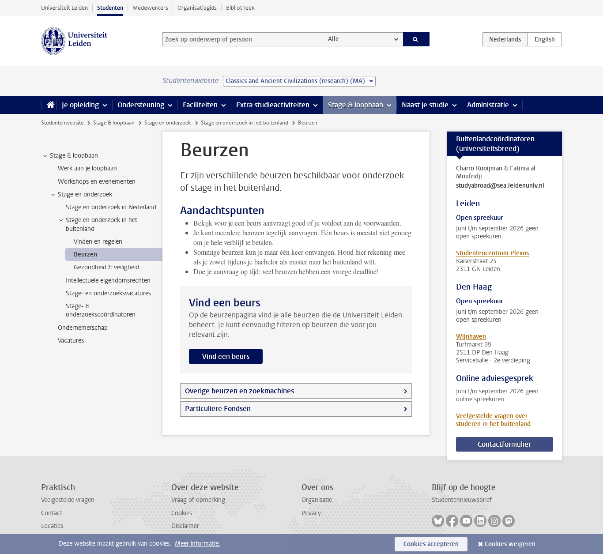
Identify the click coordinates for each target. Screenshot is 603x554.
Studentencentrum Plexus (492, 253)
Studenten (110, 7)
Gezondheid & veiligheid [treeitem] (106, 267)
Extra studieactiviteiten (272, 104)
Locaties (52, 526)
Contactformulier (504, 444)
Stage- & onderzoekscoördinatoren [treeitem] (101, 310)
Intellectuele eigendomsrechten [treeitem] (108, 280)
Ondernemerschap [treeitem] (83, 328)
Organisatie (317, 500)
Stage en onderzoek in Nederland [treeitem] (111, 207)
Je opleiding (80, 104)
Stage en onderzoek (167, 122)
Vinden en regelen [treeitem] (98, 241)
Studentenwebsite (62, 122)
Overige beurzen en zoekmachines (239, 391)
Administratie (488, 104)
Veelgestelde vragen (67, 500)
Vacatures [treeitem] (71, 340)
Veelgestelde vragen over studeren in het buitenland (493, 420)
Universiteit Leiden (64, 7)
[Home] (49, 105)
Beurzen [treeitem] (85, 254)
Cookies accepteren (431, 544)
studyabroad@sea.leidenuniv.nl (500, 186)
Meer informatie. (197, 543)
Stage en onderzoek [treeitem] (85, 194)
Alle (333, 39)
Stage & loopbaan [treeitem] (74, 155)
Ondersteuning (140, 104)
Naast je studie (425, 104)
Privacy (311, 513)
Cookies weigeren (510, 544)
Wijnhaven (471, 336)
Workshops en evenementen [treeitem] (97, 181)
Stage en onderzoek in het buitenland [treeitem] (101, 224)
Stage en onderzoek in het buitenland (244, 122)
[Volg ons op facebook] (452, 521)
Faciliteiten (200, 104)
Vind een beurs (225, 356)
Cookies (181, 513)
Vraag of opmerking (198, 500)
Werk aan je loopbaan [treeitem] (87, 168)
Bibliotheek (240, 7)
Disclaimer (185, 526)
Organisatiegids (197, 7)
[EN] (545, 39)
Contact (51, 513)
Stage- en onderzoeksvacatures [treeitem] (108, 293)
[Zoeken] (416, 39)
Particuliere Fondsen (218, 408)
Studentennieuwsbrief (462, 500)
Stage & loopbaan (355, 104)
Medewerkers (150, 7)
